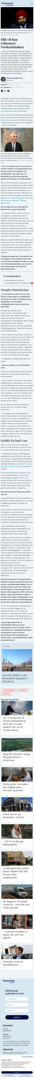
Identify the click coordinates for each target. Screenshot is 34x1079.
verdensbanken (9, 690)
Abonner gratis (8, 1052)
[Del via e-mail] (8, 91)
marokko (23, 690)
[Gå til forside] (14, 3)
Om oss (5, 1029)
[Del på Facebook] (2, 91)
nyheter (6, 694)
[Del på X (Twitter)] (5, 91)
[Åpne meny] (32, 3)
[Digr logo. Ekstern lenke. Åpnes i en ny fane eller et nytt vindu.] (2, 1058)
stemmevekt (23, 475)
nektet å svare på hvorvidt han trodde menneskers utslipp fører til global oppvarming (17, 200)
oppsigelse (20, 1054)
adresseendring (8, 1054)
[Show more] (32, 283)
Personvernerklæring (27, 1056)
